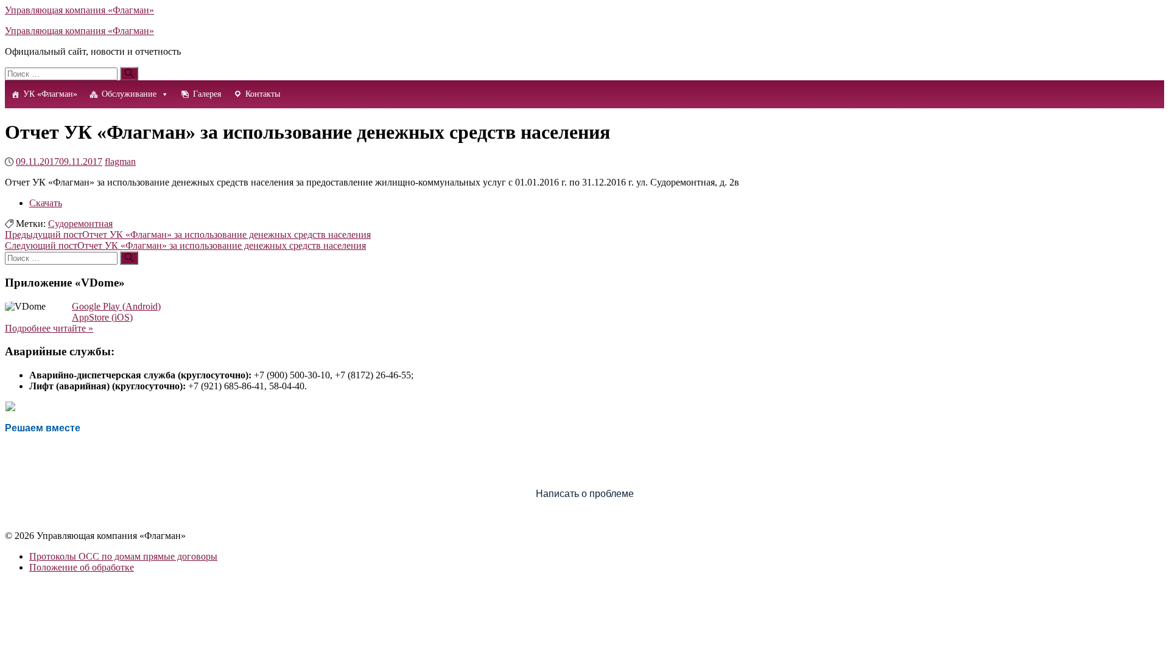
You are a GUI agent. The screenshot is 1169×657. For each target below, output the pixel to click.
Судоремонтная (80, 223)
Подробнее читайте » (49, 328)
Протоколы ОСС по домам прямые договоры (123, 556)
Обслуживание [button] (129, 94)
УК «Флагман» (50, 94)
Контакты (262, 94)
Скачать (45, 203)
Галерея (207, 94)
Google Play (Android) (116, 306)
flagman (120, 161)
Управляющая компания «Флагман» (79, 10)
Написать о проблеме (585, 493)
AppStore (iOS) (102, 317)
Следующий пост (185, 245)
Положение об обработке (81, 567)
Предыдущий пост (188, 234)
